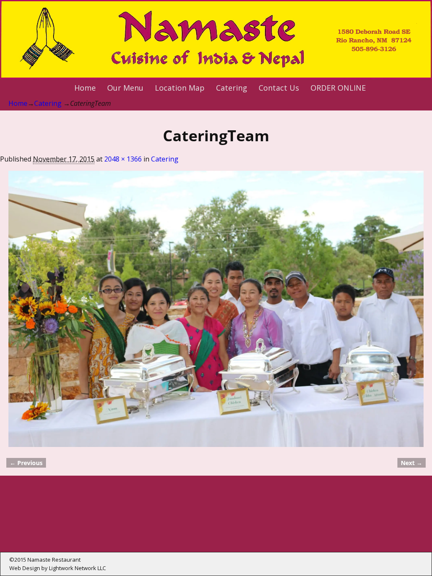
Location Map (180, 88)
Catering (231, 88)
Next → (411, 463)
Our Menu (125, 88)
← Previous (26, 463)
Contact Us (279, 88)
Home (85, 88)
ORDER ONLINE (338, 88)
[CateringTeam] (215, 309)
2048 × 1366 (123, 159)
